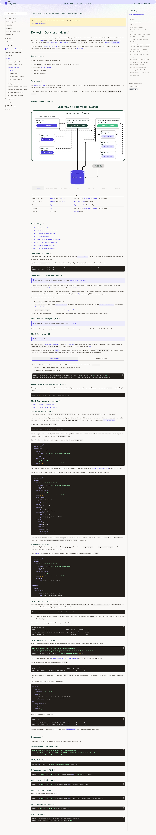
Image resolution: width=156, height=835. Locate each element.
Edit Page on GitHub (136, 83)
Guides (63, 13)
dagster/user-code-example (90, 198)
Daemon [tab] (78, 188)
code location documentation (100, 468)
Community (79, 3)
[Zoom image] (78, 145)
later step (77, 294)
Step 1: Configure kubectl (40, 228)
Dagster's (112, 42)
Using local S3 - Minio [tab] (101, 358)
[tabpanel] (78, 203)
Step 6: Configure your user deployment (45, 242)
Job (51, 208)
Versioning (132, 19)
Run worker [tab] (91, 188)
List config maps (134, 75)
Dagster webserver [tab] (65, 188)
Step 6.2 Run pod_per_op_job (139, 49)
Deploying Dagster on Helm (136, 14)
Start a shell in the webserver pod (139, 62)
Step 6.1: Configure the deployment (43, 404)
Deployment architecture (136, 22)
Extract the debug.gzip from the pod (139, 72)
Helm (81, 13)
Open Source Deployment (52, 13)
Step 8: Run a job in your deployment (44, 248)
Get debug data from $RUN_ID (138, 64)
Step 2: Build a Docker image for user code (46, 231)
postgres (76, 211)
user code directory (74, 288)
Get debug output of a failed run (138, 70)
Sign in (134, 3)
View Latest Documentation (39, 23)
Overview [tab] (38, 188)
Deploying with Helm (73, 13)
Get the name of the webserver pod (139, 59)
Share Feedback (135, 86)
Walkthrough (133, 24)
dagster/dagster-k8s (79, 201)
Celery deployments (68, 310)
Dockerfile (52, 288)
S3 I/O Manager (69, 344)
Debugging (132, 57)
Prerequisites (133, 16)
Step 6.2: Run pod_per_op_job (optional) (45, 407)
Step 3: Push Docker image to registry (44, 234)
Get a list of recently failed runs (138, 67)
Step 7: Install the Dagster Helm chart (44, 245)
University (88, 3)
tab (73, 658)
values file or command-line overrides (57, 42)
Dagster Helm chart (39, 85)
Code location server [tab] (51, 188)
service (63, 198)
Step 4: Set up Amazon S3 (41, 236)
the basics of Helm (46, 67)
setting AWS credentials (40, 307)
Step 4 (38, 553)
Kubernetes (34, 38)
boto (90, 346)
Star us (147, 3)
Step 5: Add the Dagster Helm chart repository (47, 239)
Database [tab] (117, 188)
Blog (71, 3)
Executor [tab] (104, 188)
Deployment (53, 198)
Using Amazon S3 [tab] (54, 358)
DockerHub (79, 48)
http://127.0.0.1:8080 (57, 658)
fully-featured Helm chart (50, 46)
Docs (66, 3)
